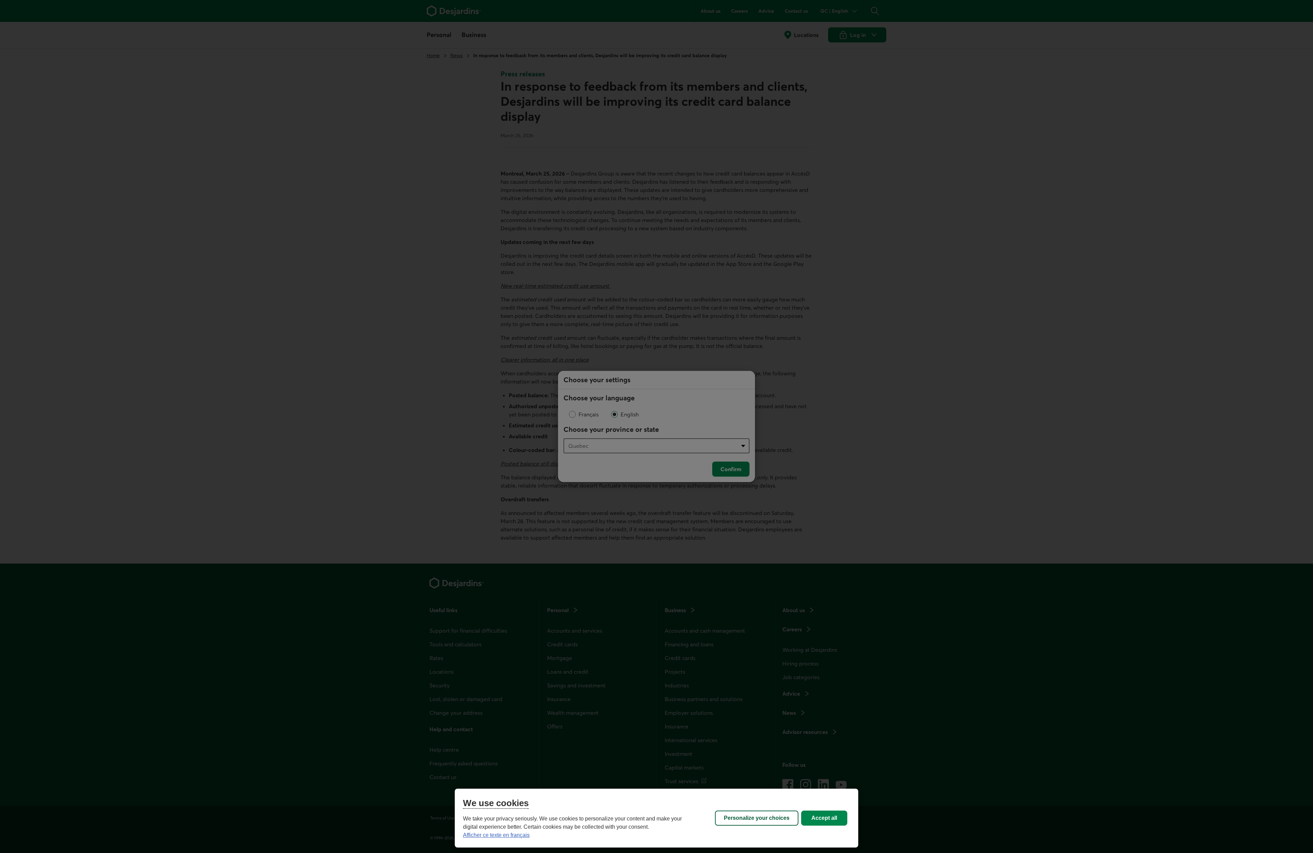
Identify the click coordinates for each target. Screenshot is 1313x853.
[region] (656, 818)
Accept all (824, 818)
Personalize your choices (757, 818)
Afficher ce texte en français (496, 835)
